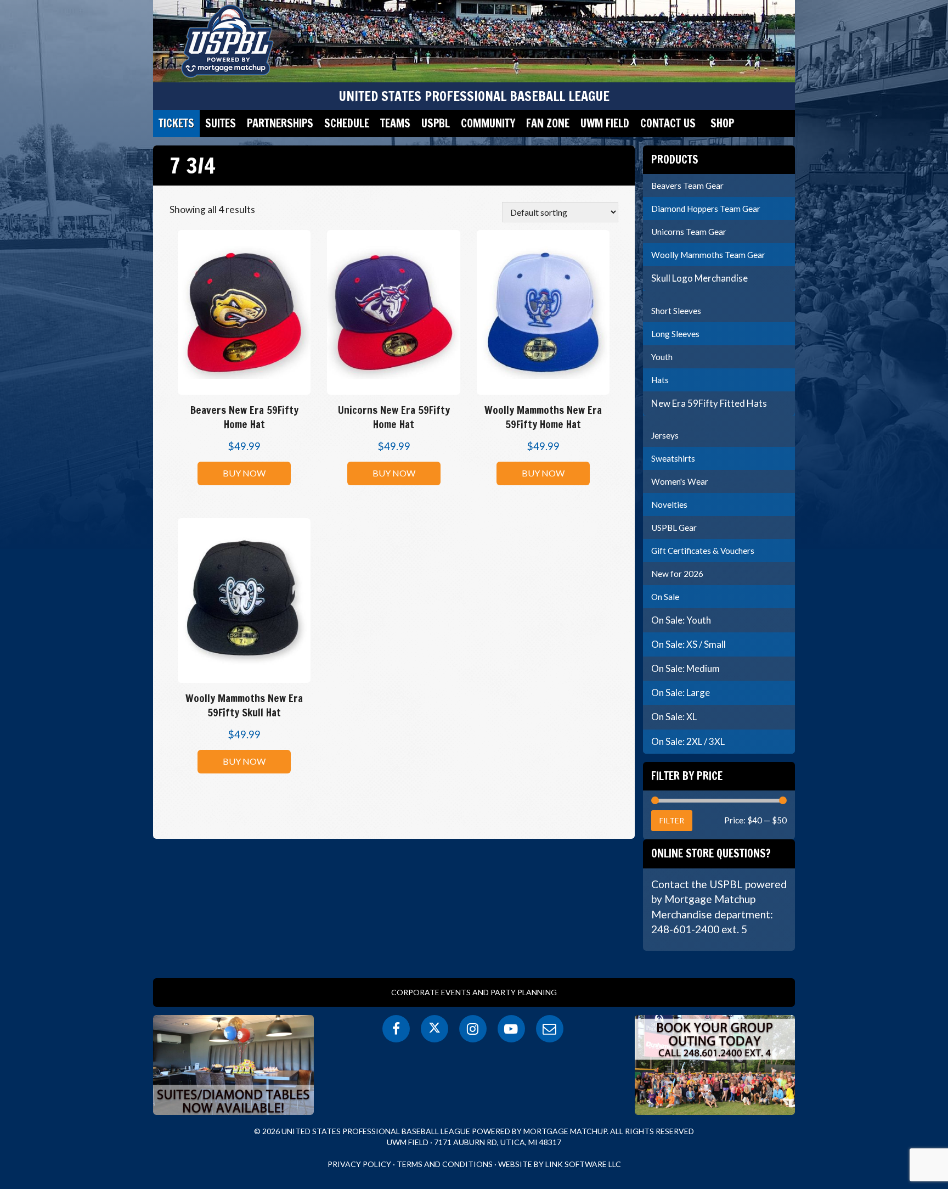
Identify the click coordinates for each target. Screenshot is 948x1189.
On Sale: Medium (685, 668)
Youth (662, 357)
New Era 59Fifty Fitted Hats (709, 403)
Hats (660, 380)
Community (488, 123)
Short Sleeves (676, 311)
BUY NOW (244, 473)
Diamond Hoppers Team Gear (705, 209)
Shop (722, 123)
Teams (395, 123)
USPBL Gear (674, 527)
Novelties (669, 504)
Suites (220, 123)
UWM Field (604, 123)
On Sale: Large (680, 692)
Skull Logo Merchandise (699, 278)
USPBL (435, 123)
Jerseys (665, 435)
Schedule (346, 123)
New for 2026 (677, 574)
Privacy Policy (359, 1164)
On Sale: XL (674, 716)
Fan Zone (547, 123)
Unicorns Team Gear (688, 232)
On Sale (665, 597)
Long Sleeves (675, 334)
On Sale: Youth (681, 620)
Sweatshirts (673, 458)
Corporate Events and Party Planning (474, 992)
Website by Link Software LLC (559, 1164)
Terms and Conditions (445, 1164)
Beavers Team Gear (687, 185)
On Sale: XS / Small (688, 644)
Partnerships (280, 123)
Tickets (176, 123)
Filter (671, 820)
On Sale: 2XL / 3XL (688, 741)
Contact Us (668, 123)
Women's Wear (679, 481)
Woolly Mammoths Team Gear (708, 255)
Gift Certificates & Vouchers (702, 551)
